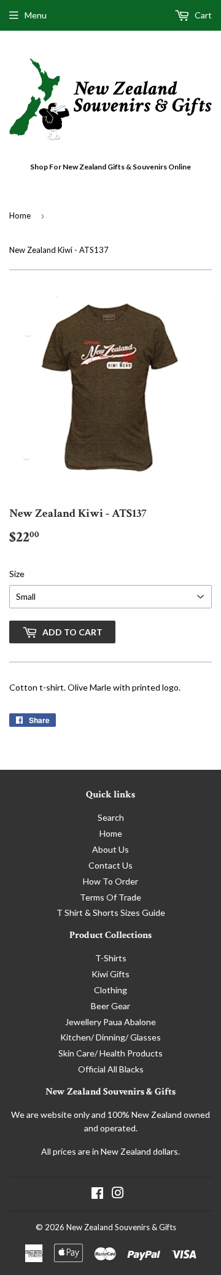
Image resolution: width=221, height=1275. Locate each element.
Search (111, 817)
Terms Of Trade (110, 897)
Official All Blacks (111, 1069)
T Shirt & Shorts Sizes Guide (110, 912)
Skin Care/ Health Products (110, 1053)
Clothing (110, 990)
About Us (110, 849)
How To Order (110, 881)
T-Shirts (110, 958)
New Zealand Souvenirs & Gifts (121, 1227)
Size (17, 573)
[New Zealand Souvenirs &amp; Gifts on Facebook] (97, 1194)
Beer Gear (110, 1006)
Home (20, 215)
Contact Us (110, 865)
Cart (202, 15)
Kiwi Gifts (110, 974)
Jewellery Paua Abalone (110, 1022)
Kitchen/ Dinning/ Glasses (110, 1037)
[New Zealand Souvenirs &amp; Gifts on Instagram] (118, 1194)
